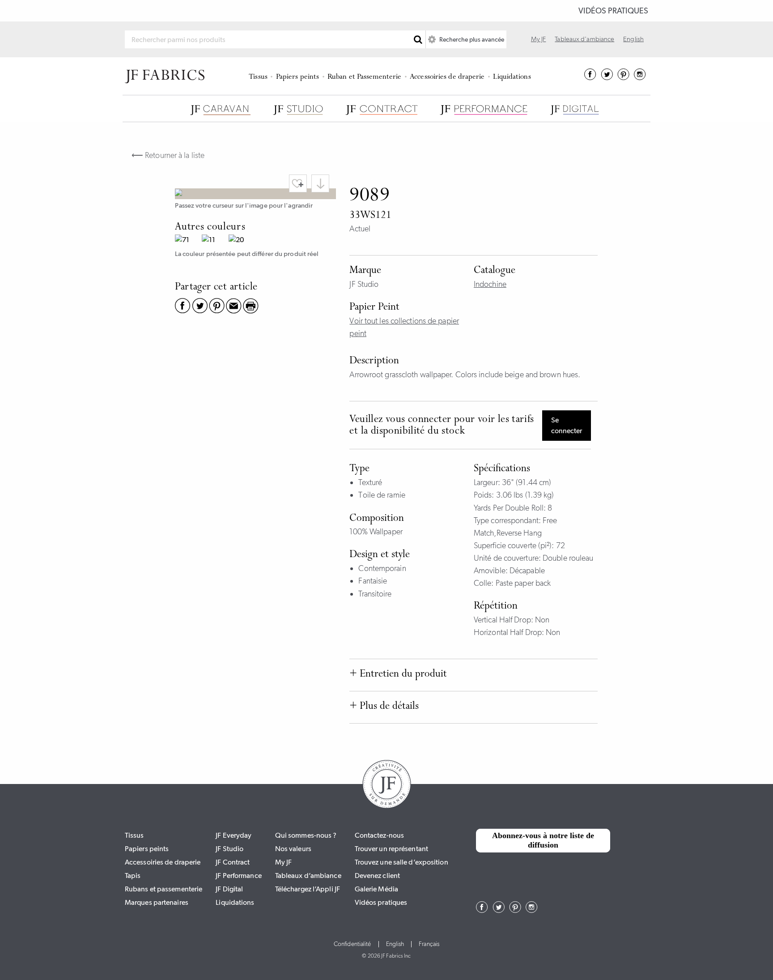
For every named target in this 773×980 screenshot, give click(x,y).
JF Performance (238, 875)
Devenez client (377, 875)
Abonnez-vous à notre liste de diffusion (543, 840)
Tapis (133, 875)
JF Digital (229, 889)
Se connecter (566, 425)
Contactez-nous (379, 835)
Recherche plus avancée (471, 39)
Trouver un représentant (391, 848)
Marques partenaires (156, 902)
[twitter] (607, 77)
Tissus (258, 77)
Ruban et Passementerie (364, 77)
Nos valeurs (293, 848)
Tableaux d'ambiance (584, 39)
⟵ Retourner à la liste (168, 155)
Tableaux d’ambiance (308, 875)
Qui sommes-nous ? (306, 835)
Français (429, 944)
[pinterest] (623, 77)
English (633, 39)
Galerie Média (376, 889)
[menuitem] (259, 76)
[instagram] (640, 77)
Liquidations (512, 77)
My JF (538, 39)
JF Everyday (233, 835)
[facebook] (590, 77)
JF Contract (233, 862)
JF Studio (229, 848)
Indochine (490, 284)
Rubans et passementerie (163, 889)
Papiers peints (297, 77)
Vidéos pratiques (613, 11)
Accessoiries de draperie (447, 77)
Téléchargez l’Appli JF (307, 889)
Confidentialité (352, 944)
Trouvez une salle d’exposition (401, 862)
